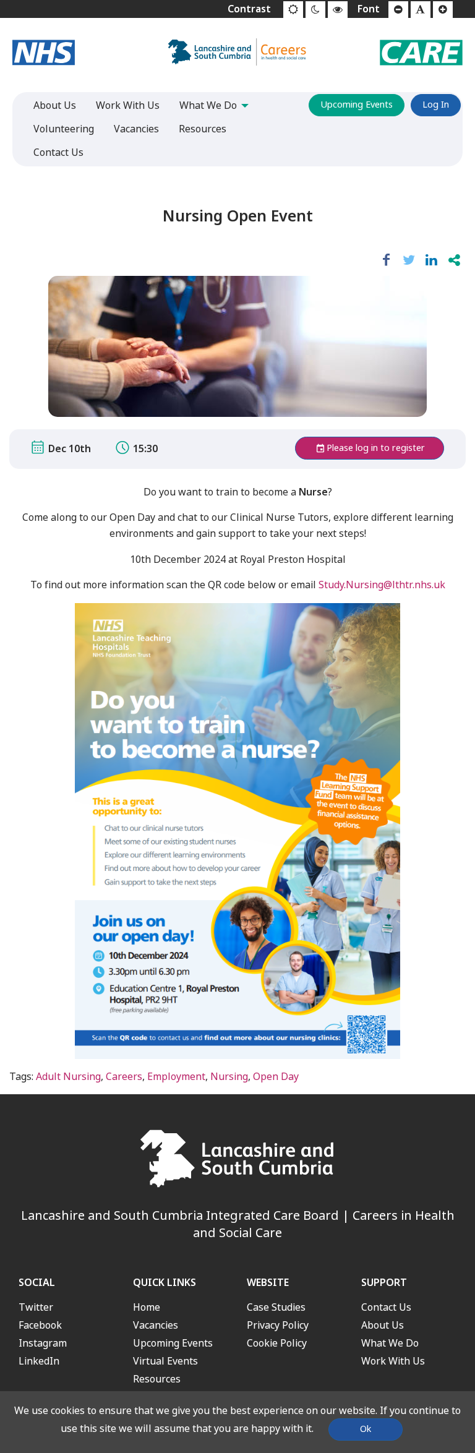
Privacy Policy (278, 1325)
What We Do (390, 1343)
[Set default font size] (420, 10)
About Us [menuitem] (54, 105)
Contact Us (386, 1307)
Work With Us (393, 1361)
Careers (124, 1076)
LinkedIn (39, 1361)
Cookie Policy (277, 1343)
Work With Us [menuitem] (128, 105)
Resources (157, 1379)
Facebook (40, 1325)
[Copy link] (454, 260)
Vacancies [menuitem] (136, 129)
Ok (365, 1429)
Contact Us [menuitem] (58, 152)
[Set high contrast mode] (338, 10)
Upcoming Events (356, 104)
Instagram (43, 1343)
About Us (382, 1325)
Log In (435, 104)
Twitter (36, 1307)
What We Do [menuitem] (208, 105)
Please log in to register (376, 448)
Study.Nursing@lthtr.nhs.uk (382, 585)
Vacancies (155, 1325)
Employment (176, 1076)
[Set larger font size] (443, 10)
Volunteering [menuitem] (63, 129)
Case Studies (276, 1307)
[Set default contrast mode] (293, 10)
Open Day (276, 1076)
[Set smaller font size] (398, 10)
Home (146, 1307)
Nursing (229, 1076)
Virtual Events (165, 1361)
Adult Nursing (68, 1076)
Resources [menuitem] (202, 129)
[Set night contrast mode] (315, 10)
